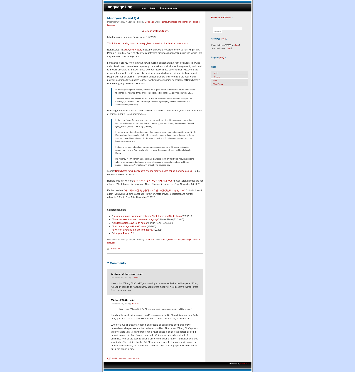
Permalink (115, 248)
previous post (150, 31)
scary (126, 49)
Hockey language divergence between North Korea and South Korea (147, 216)
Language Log (118, 7)
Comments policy (168, 8)
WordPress (218, 84)
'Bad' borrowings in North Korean (129, 226)
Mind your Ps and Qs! (123, 18)
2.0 (216, 77)
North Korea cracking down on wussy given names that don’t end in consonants (148, 43)
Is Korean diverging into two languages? (133, 230)
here (237, 45)
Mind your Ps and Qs (123, 233)
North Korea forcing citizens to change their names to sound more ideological (153, 171)
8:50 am (135, 277)
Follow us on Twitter (221, 17)
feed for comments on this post (123, 358)
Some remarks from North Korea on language (135, 219)
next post (163, 31)
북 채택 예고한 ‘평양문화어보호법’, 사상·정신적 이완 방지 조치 (155, 190)
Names (164, 22)
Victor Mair (149, 22)
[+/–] (223, 39)
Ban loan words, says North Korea (130, 223)
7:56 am (135, 303)
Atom (215, 80)
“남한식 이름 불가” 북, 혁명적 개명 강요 (152, 181)
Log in (215, 73)
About (153, 8)
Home (143, 8)
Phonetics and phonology (179, 22)
